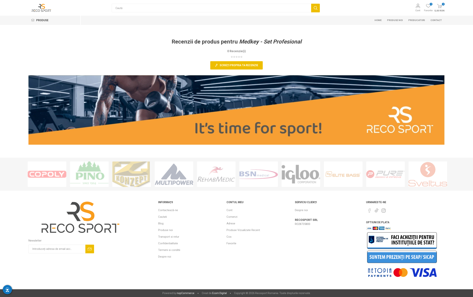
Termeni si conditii (169, 250)
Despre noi (164, 256)
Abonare (89, 249)
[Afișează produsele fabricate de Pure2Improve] (385, 174)
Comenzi (232, 216)
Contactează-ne (168, 210)
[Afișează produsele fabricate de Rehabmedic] (216, 174)
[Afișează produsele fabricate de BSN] (258, 174)
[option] (47, 174)
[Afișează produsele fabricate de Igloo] (301, 174)
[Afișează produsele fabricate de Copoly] (47, 174)
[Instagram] (384, 210)
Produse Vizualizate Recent (243, 230)
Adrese (231, 223)
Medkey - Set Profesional (270, 41)
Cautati (315, 8)
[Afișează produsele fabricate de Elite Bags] (343, 174)
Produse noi (165, 230)
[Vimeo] (377, 209)
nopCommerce (185, 293)
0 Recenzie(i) (236, 51)
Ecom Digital (219, 293)
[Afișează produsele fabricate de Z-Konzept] (131, 174)
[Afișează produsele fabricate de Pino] (89, 174)
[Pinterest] (369, 210)
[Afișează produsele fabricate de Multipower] (174, 174)
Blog (161, 223)
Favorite (231, 243)
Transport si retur (168, 236)
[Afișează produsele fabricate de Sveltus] (428, 174)
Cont (417, 10)
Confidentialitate (168, 243)
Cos (229, 236)
